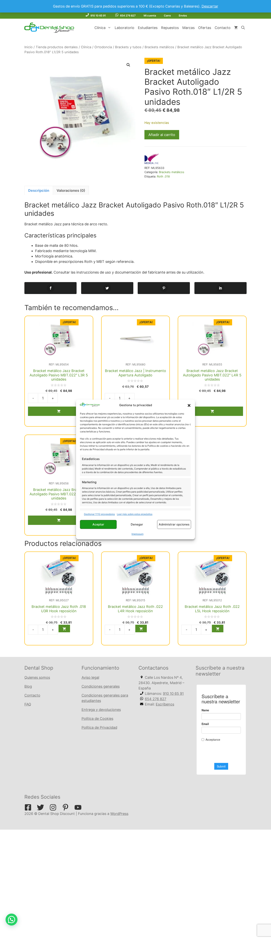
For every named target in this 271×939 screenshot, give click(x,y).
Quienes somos (37, 677)
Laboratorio (124, 28)
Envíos (183, 15)
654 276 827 (128, 15)
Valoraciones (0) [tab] (71, 190)
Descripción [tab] (38, 190)
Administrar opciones (174, 524)
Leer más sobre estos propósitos (134, 514)
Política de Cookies (97, 718)
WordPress (119, 814)
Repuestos (170, 28)
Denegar (137, 524)
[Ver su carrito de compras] (235, 28)
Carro (167, 15)
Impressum (137, 534)
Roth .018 (163, 176)
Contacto (223, 28)
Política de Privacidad (99, 727)
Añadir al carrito (161, 135)
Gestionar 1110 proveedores (99, 514)
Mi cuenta (150, 15)
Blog (28, 686)
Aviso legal (90, 677)
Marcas (188, 28)
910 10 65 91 (98, 15)
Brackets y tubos (128, 47)
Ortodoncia (103, 47)
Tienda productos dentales (57, 47)
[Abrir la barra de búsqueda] (243, 28)
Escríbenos (165, 704)
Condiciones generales (101, 686)
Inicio (28, 47)
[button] (189, 405)
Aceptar (98, 524)
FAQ (27, 704)
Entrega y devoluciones (101, 710)
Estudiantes (148, 28)
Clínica (100, 28)
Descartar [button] (210, 6)
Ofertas (204, 28)
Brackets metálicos (159, 47)
